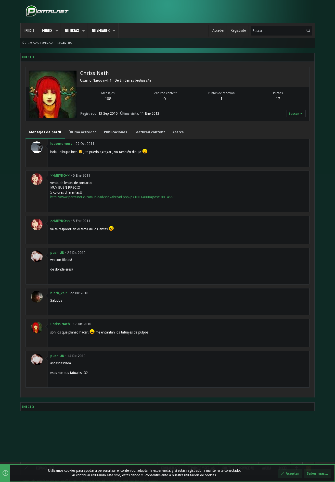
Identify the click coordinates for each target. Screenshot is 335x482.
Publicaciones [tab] (115, 132)
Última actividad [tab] (82, 132)
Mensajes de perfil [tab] (45, 132)
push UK (57, 253)
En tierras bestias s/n (135, 80)
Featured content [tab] (149, 132)
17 (278, 99)
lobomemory (61, 144)
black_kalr (58, 293)
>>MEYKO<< (60, 175)
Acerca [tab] (178, 132)
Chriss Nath (60, 324)
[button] (57, 31)
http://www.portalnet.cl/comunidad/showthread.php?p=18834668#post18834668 (112, 197)
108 (108, 99)
